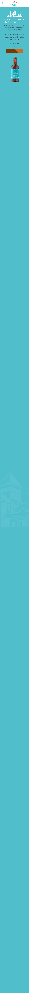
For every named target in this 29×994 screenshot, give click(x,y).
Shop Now (14, 50)
